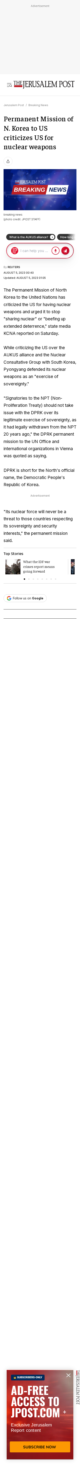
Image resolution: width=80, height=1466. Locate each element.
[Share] (8, 161)
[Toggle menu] (9, 84)
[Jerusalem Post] (44, 84)
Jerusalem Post (14, 105)
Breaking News (38, 105)
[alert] (40, 1414)
